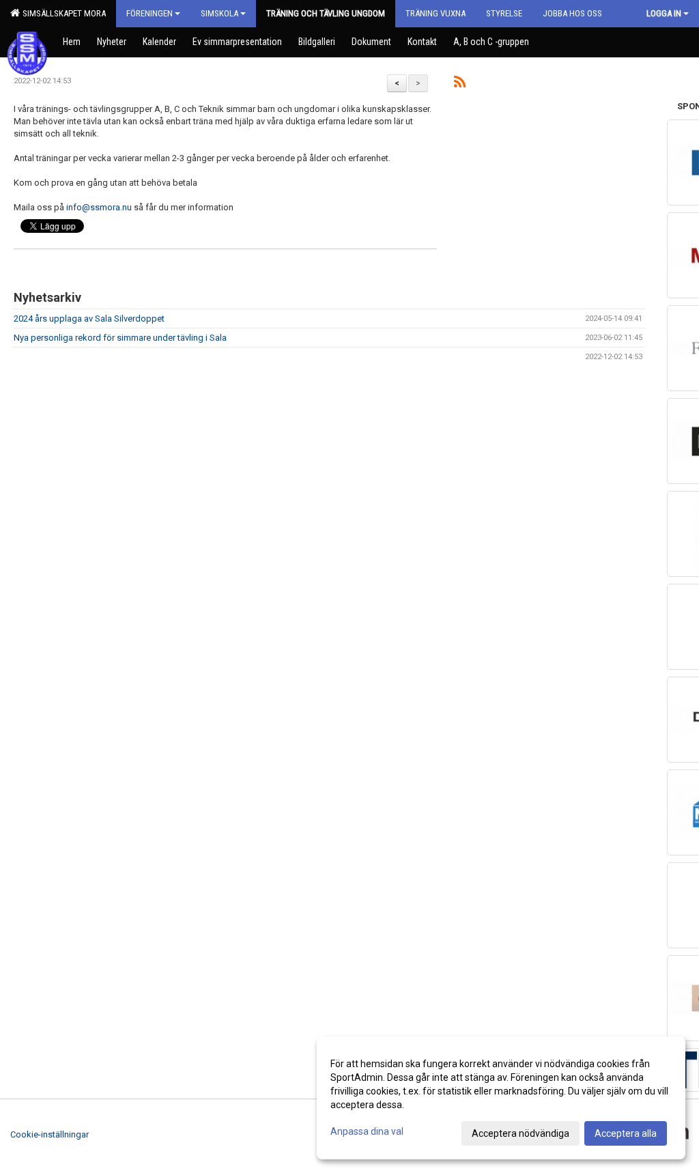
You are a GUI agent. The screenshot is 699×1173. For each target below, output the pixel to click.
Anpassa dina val (366, 1131)
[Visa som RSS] (460, 84)
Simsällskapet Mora (62, 13)
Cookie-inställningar (49, 1134)
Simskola (219, 13)
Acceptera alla (626, 1133)
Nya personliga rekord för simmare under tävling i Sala (120, 338)
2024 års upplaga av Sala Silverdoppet (89, 318)
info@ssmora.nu (99, 207)
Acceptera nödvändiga (520, 1133)
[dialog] (501, 1097)
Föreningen (149, 13)
